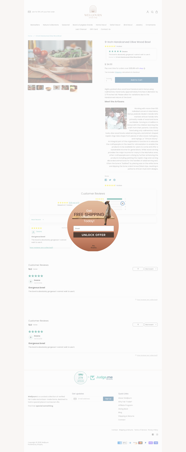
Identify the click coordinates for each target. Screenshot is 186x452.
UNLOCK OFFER (94, 235)
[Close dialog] (122, 203)
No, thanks (94, 246)
